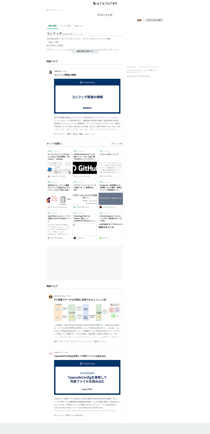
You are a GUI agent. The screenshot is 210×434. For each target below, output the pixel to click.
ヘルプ (145, 70)
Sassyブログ (58, 352)
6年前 (68, 296)
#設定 (75, 134)
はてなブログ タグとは (134, 70)
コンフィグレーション (71, 38)
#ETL (56, 341)
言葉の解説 (52, 26)
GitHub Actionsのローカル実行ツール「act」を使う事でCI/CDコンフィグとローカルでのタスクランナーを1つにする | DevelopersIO (85, 156)
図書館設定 (57, 71)
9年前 (66, 352)
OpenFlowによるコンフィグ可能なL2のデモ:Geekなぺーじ (59, 218)
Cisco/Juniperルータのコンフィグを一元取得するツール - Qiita (111, 218)
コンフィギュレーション (93, 38)
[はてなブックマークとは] (61, 143)
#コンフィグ (89, 134)
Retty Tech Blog (59, 296)
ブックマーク (53, 151)
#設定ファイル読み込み (74, 415)
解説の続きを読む (84, 51)
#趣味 (81, 134)
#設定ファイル (99, 341)
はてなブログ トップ (55, 10)
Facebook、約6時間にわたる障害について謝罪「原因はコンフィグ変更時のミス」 (111, 187)
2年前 (65, 71)
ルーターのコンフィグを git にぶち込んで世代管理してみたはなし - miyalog (59, 156)
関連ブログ (79, 26)
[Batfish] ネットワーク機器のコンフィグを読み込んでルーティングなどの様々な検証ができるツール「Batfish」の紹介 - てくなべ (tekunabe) (59, 187)
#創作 (69, 134)
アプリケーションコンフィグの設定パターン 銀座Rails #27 (85, 187)
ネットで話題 (66, 26)
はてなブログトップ (133, 72)
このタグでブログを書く (154, 20)
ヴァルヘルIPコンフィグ (109, 154)
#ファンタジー (59, 134)
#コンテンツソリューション (81, 341)
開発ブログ (152, 70)
